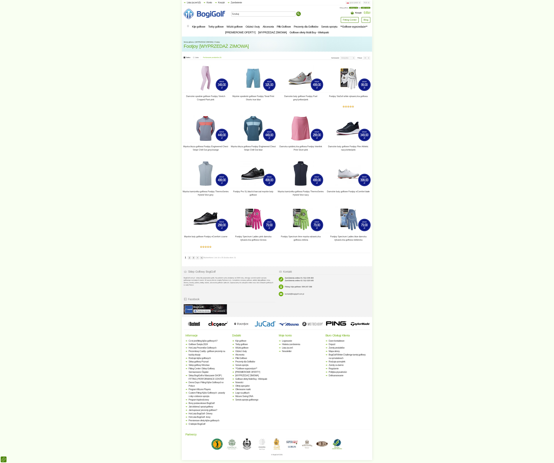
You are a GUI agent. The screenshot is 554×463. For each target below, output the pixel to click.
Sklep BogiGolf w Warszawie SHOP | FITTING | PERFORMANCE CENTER (206, 377)
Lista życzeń (287, 348)
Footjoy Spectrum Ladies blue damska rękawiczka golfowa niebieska (348, 238)
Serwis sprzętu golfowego (246, 399)
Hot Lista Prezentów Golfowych (202, 348)
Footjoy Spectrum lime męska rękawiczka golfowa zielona (301, 238)
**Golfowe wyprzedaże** (353, 26)
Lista (197, 57)
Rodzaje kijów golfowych (200, 358)
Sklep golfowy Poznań (199, 361)
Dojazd (332, 344)
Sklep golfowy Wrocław (199, 365)
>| (201, 258)
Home (188, 26)
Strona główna (189, 42)
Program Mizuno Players (200, 389)
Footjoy (217, 42)
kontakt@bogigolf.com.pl (294, 294)
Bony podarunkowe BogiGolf (201, 403)
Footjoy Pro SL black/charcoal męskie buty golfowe (253, 193)
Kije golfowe (198, 26)
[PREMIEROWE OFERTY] (240, 32)
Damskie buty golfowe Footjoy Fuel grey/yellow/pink (300, 98)
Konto (209, 2)
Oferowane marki (243, 389)
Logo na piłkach (242, 393)
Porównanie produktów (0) (212, 57)
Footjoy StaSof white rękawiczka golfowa (348, 96)
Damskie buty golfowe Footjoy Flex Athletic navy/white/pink (348, 148)
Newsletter (286, 351)
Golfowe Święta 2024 (198, 344)
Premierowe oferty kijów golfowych (204, 420)
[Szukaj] (298, 14)
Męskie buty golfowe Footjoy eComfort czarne (205, 236)
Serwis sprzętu (329, 26)
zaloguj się (353, 8)
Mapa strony (334, 351)
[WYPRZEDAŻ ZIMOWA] (272, 32)
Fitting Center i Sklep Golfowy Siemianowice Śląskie (202, 370)
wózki (255, 280)
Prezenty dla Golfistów (306, 26)
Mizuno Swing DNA (244, 396)
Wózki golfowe (235, 26)
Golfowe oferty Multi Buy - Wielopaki (309, 32)
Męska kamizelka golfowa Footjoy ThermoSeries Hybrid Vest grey (206, 193)
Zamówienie (236, 2)
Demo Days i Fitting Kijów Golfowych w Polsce (206, 384)
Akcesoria (268, 26)
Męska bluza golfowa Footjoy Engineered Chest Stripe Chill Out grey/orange (205, 148)
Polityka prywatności (338, 372)
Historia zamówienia (291, 344)
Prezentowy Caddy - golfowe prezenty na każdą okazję (207, 353)
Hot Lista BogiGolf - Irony (199, 417)
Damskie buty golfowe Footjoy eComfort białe (348, 191)
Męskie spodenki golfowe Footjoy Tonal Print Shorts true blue (253, 98)
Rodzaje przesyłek (337, 361)
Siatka (188, 57)
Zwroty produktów (337, 348)
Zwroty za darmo (336, 365)
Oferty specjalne (242, 386)
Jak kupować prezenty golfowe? (203, 410)
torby (202, 282)
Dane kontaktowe (336, 341)
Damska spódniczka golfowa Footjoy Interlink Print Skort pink (300, 148)
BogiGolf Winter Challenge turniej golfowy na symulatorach (347, 356)
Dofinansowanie (336, 375)
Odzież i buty (253, 26)
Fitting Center (350, 20)
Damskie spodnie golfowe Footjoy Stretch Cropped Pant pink (205, 98)
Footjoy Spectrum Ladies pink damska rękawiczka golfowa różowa (253, 238)
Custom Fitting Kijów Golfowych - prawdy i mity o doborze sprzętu (207, 394)
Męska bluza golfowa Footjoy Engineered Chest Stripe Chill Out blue (253, 148)
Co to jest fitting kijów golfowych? (203, 341)
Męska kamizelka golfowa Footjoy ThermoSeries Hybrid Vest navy (301, 193)
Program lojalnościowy (199, 399)
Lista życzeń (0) (194, 2)
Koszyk (221, 2)
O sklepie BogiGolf (197, 424)
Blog (366, 20)
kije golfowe (262, 280)
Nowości (239, 382)
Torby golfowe (216, 26)
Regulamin (334, 368)
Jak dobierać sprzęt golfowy (201, 406)
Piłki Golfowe (284, 26)
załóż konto (366, 8)
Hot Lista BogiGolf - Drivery (200, 413)
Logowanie (287, 341)
